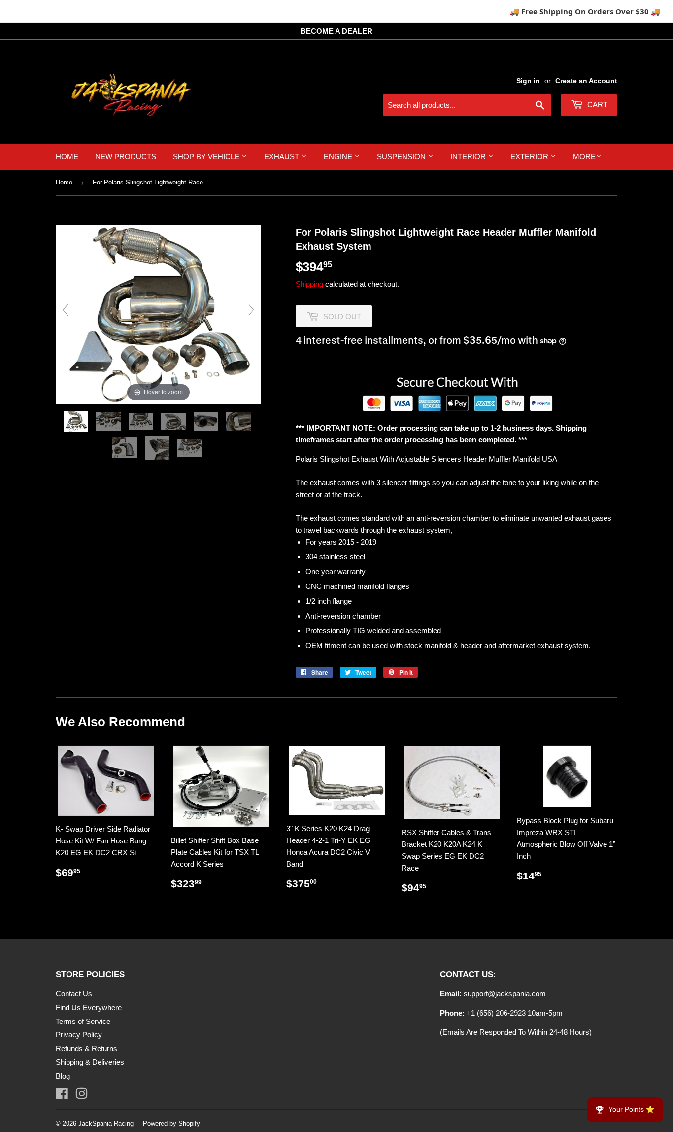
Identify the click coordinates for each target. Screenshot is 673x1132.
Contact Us (74, 993)
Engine (339, 156)
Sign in (528, 81)
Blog (63, 1076)
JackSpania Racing (106, 1123)
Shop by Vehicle (207, 156)
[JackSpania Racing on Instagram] (81, 1096)
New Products (125, 156)
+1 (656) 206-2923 (496, 1013)
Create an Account (586, 81)
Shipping (309, 284)
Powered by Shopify (171, 1123)
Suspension (402, 156)
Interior (469, 156)
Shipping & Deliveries (90, 1062)
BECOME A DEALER (336, 31)
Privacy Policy (79, 1034)
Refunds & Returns (86, 1048)
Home (67, 156)
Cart (596, 104)
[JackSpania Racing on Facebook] (62, 1096)
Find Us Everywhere (89, 1007)
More (584, 156)
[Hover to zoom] (158, 314)
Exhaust (282, 156)
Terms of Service (83, 1021)
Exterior (530, 156)
